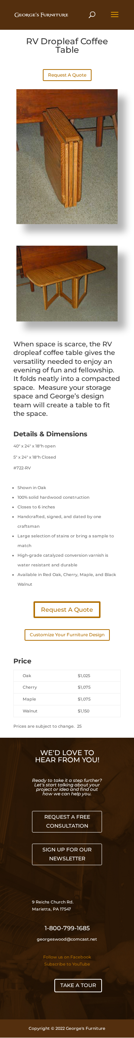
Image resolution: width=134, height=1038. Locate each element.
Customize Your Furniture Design (67, 634)
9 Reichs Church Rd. (53, 902)
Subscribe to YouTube (67, 964)
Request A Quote (67, 75)
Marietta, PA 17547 (51, 909)
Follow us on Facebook (67, 957)
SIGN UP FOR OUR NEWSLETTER (67, 854)
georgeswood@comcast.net (67, 939)
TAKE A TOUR (78, 985)
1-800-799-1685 (67, 928)
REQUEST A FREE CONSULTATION (67, 821)
